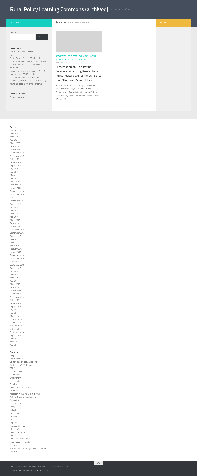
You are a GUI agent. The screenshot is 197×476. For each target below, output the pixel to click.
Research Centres (17, 426)
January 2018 (15, 226)
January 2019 (15, 188)
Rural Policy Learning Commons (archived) (59, 9)
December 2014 (17, 322)
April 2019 (14, 178)
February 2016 (16, 287)
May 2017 (14, 242)
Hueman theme (42, 470)
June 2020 (14, 133)
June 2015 (14, 313)
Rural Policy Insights (65, 59)
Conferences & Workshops (21, 365)
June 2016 (14, 274)
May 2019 (14, 175)
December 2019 (17, 153)
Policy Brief (14, 410)
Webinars (14, 451)
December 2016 (17, 255)
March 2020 (15, 143)
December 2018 (17, 191)
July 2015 (14, 310)
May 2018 (14, 213)
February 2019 (16, 185)
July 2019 (14, 169)
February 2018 (16, 223)
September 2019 (17, 162)
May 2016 (14, 278)
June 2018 (14, 210)
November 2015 (17, 297)
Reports (13, 423)
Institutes (14, 390)
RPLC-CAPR (72, 56)
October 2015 (15, 300)
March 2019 (15, 181)
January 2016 (15, 290)
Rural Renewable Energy (20, 439)
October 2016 (15, 261)
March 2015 (15, 316)
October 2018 (15, 197)
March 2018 (15, 220)
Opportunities (16, 403)
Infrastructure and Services (21, 387)
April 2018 (14, 217)
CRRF (12, 368)
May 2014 (14, 342)
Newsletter (14, 400)
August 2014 (15, 335)
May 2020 (14, 137)
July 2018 (14, 207)
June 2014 (14, 338)
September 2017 (17, 233)
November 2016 (17, 258)
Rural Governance (87, 56)
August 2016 (15, 268)
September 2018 (17, 201)
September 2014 (17, 332)
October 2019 (15, 159)
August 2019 (15, 165)
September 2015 (17, 303)
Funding (13, 384)
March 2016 (15, 284)
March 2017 (15, 245)
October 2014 (15, 329)
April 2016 (14, 281)
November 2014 (17, 326)
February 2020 (16, 146)
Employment (15, 378)
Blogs (12, 355)
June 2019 (14, 172)
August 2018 (15, 204)
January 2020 (15, 149)
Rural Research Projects (20, 442)
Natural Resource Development (23, 397)
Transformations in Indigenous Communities (28, 448)
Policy (12, 407)
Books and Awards (17, 358)
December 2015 (17, 294)
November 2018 (17, 194)
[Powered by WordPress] (20, 470)
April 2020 (14, 140)
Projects (13, 416)
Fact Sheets (15, 381)
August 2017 (15, 236)
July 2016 (14, 271)
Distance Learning (17, 371)
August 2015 (15, 306)
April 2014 (14, 345)
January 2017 (15, 252)
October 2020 (15, 130)
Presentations (16, 413)
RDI (11, 419)
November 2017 (17, 229)
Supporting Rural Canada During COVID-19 (27, 71)
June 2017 (14, 239)
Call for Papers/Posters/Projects (23, 362)
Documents (61, 56)
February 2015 (16, 319)
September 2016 (17, 265)
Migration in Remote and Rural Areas (25, 394)
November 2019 (17, 156)
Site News (81, 59)
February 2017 (16, 249)
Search (13, 32)
